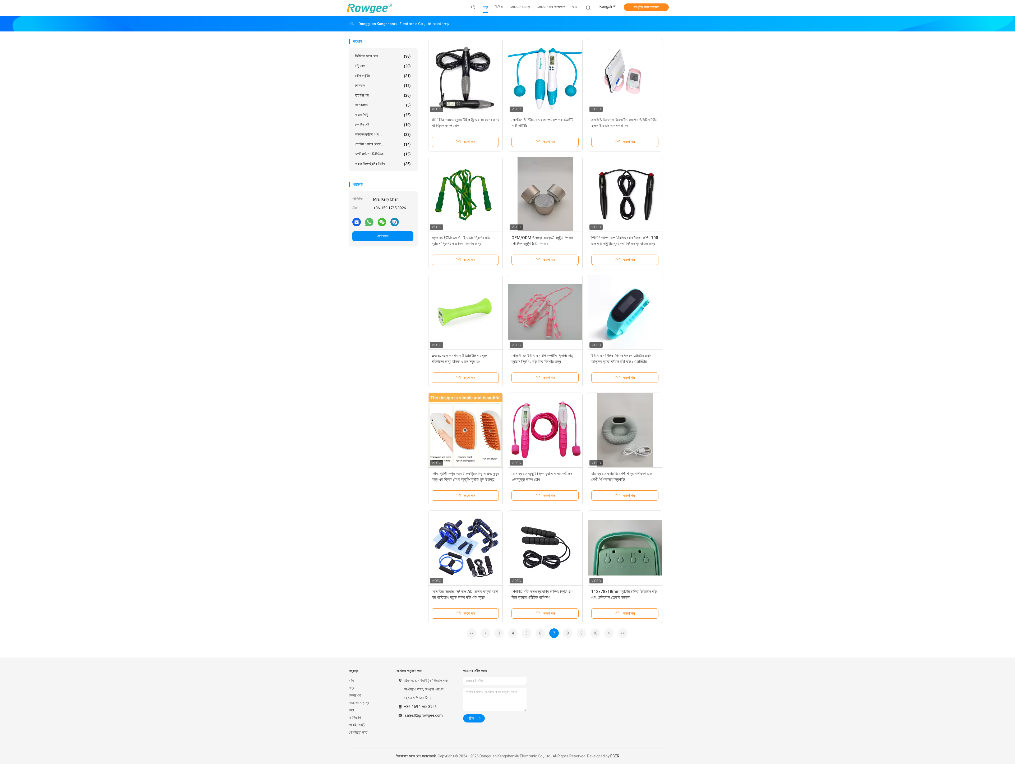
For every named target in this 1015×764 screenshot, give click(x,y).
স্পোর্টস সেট (383, 124)
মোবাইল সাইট (357, 725)
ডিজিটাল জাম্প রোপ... (383, 56)
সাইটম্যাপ (355, 717)
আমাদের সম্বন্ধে (359, 703)
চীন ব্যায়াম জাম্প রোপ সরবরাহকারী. (417, 756)
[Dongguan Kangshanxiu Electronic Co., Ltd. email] (356, 222)
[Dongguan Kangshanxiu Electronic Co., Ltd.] (369, 8)
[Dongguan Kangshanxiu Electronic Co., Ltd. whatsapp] (369, 222)
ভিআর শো (355, 695)
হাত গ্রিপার (383, 95)
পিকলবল (383, 85)
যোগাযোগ (383, 236)
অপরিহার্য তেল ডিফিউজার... (383, 154)
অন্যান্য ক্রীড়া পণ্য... (383, 134)
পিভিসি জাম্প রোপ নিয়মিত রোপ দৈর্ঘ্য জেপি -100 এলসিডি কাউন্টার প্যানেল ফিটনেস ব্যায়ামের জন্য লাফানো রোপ (624, 243)
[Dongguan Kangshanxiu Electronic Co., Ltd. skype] (394, 222)
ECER (614, 756)
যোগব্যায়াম (383, 105)
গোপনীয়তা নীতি (358, 732)
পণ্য (351, 688)
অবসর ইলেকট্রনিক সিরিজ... (383, 164)
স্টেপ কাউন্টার (383, 75)
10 (595, 633)
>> (623, 633)
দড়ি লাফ (383, 66)
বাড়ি (351, 680)
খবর (351, 710)
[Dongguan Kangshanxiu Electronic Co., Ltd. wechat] (382, 222)
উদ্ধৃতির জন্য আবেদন (646, 7)
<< (471, 633)
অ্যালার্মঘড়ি (383, 115)
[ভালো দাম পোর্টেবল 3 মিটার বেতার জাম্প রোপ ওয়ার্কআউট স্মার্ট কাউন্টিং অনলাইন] (545, 76)
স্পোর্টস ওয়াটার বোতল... (383, 144)
